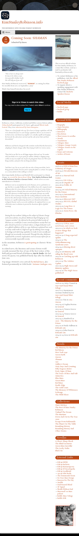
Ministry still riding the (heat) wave (65, 253)
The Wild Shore (62, 395)
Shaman (58, 359)
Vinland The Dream (63, 412)
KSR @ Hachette (63, 465)
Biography (61, 125)
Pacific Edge (60, 385)
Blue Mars (59, 378)
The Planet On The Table (65, 424)
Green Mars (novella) (63, 446)
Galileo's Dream (61, 364)
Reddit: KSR (61, 498)
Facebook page (62, 107)
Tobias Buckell (7, 125)
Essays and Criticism (65, 152)
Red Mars (59, 383)
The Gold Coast (61, 388)
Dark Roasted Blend (64, 485)
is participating (30, 243)
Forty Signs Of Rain (63, 371)
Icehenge (59, 392)
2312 (56, 362)
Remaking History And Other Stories (64, 429)
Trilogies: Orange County (66, 145)
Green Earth (60, 355)
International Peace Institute (64, 195)
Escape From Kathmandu (65, 421)
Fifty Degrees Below (63, 369)
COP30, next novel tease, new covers (64, 224)
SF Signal (61, 487)
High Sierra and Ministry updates (66, 267)
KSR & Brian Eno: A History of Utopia (66, 167)
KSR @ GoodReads (64, 471)
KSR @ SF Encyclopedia (66, 469)
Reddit (59, 112)
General (60, 307)
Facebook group (63, 110)
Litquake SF (68, 183)
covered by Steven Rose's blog (20, 177)
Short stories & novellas (66, 136)
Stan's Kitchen (61, 405)
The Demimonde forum (66, 476)
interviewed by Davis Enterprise (27, 127)
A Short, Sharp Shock (64, 441)
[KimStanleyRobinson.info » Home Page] (5, 19)
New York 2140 (61, 352)
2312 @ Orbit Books (64, 474)
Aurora (58, 357)
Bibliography (62, 129)
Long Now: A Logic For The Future (65, 207)
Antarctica (59, 376)
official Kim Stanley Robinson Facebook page (67, 80)
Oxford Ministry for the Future (66, 191)
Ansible (60, 483)
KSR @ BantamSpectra (65, 467)
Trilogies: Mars (63, 143)
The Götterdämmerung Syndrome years (62, 242)
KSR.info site (60, 328)
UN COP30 (67, 180)
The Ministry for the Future (66, 348)
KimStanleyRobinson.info (22, 22)
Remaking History (62, 426)
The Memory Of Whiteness (66, 390)
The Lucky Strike (62, 448)
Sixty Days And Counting (65, 366)
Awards (60, 139)
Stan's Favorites (63, 127)
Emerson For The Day (65, 480)
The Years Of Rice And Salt (66, 373)
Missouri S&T (69, 199)
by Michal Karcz (37, 262)
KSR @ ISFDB (62, 462)
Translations (62, 141)
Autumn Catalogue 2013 (42, 264)
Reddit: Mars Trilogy (65, 496)
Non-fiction (61, 134)
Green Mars (60, 380)
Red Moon (59, 350)
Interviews (61, 132)
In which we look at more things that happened (66, 230)
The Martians (60, 414)
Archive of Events (63, 154)
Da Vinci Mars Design (65, 478)
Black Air (59, 451)
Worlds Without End (65, 489)
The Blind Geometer (63, 444)
